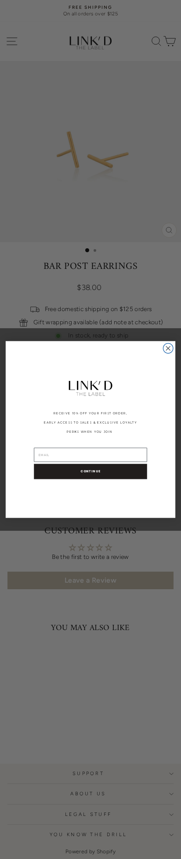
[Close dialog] (168, 348)
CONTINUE (90, 471)
